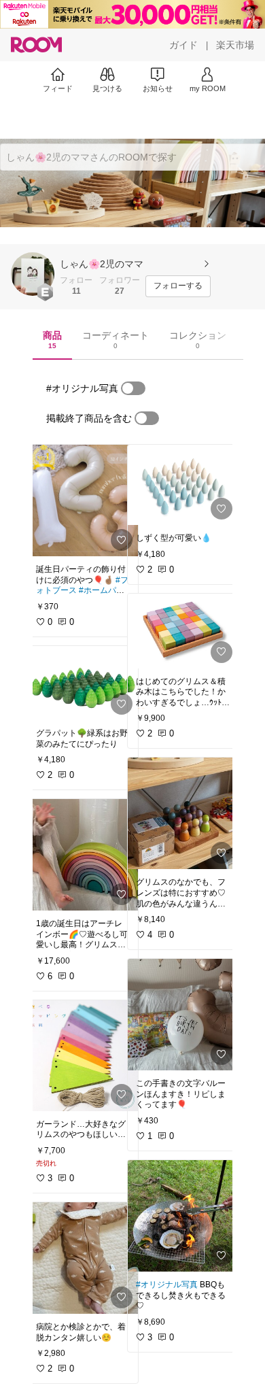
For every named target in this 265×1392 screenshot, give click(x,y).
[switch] (133, 388)
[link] (83, 500)
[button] (32, 274)
